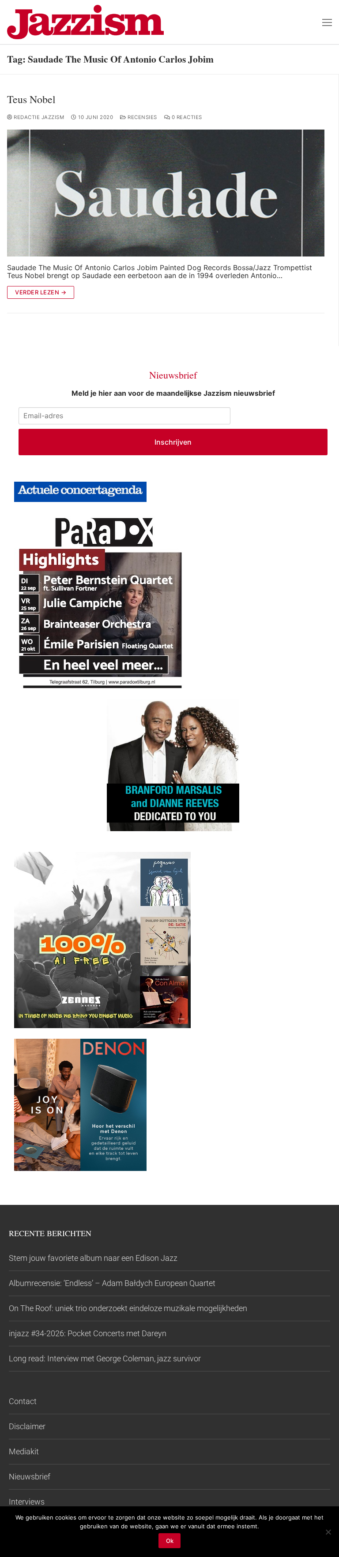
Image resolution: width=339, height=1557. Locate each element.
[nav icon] (327, 22)
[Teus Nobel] (165, 193)
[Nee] (328, 1531)
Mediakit (24, 1451)
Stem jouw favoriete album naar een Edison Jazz (93, 1258)
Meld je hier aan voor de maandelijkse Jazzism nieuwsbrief (173, 393)
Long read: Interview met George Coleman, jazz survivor (105, 1358)
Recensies (141, 117)
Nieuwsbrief (29, 1476)
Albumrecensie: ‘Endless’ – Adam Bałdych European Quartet (112, 1283)
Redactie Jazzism (38, 117)
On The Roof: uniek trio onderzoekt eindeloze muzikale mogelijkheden (128, 1308)
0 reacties (186, 117)
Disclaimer (27, 1426)
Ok (169, 1540)
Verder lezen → (40, 292)
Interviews (27, 1501)
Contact (23, 1401)
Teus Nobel (31, 99)
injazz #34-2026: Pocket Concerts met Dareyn (87, 1333)
